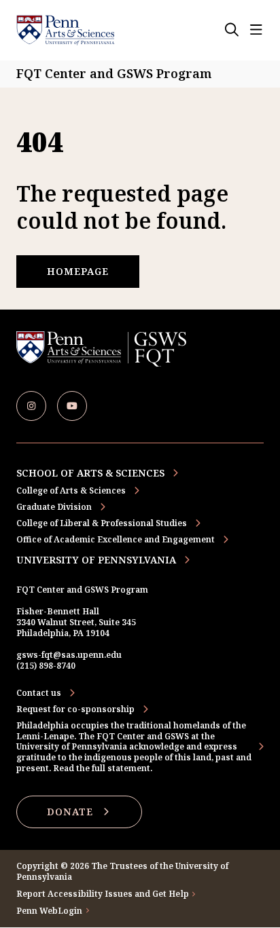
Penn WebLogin (49, 911)
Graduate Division (54, 507)
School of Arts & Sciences (90, 472)
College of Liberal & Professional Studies (101, 523)
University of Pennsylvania (96, 559)
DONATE (70, 811)
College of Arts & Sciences (71, 490)
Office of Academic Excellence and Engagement (115, 539)
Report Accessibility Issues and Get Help (102, 894)
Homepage (78, 271)
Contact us (38, 693)
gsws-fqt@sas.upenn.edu (69, 655)
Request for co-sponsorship (75, 709)
